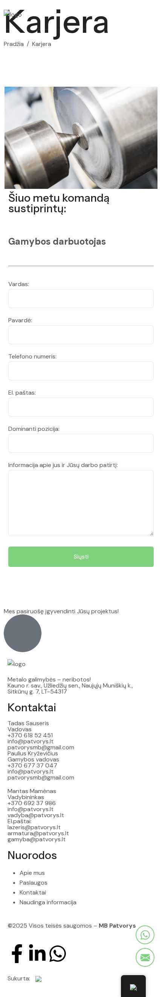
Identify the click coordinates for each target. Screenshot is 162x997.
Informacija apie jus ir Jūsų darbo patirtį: (63, 465)
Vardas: (18, 284)
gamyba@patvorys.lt (37, 839)
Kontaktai (32, 707)
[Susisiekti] (145, 934)
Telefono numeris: (32, 356)
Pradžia (14, 44)
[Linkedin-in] (37, 953)
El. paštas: (22, 393)
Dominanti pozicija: (34, 429)
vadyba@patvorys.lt (36, 815)
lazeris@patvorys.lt (34, 827)
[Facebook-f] (17, 953)
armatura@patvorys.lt (38, 833)
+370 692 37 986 (32, 803)
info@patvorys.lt (30, 741)
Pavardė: (20, 320)
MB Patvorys (117, 926)
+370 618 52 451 (30, 735)
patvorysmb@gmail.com (41, 747)
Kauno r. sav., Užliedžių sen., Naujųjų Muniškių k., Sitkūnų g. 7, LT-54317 (70, 688)
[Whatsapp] (57, 953)
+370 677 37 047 (32, 765)
